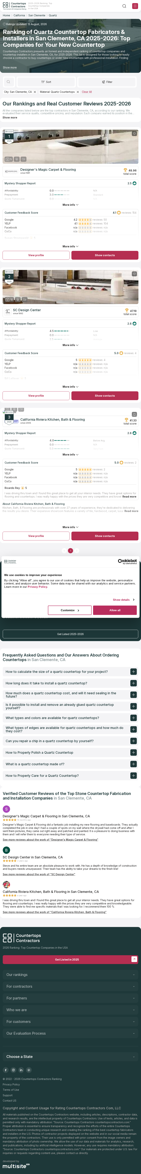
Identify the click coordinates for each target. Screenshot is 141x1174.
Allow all (114, 610)
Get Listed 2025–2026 (70, 634)
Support (7, 1095)
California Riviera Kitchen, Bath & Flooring (52, 419)
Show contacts (105, 255)
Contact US (9, 1100)
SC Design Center (27, 310)
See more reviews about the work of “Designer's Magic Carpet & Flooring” (50, 839)
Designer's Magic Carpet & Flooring (48, 169)
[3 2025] (70, 412)
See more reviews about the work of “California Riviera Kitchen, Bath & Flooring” (54, 912)
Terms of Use (11, 1089)
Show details (121, 599)
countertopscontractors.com (112, 1122)
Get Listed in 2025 (67, 959)
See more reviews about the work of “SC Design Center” (39, 874)
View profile (36, 255)
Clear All (87, 91)
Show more (10, 67)
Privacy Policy (11, 1084)
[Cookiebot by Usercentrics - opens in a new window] (121, 561)
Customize (68, 610)
